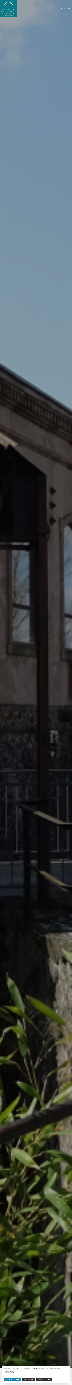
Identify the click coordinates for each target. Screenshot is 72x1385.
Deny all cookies (44, 1379)
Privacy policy (9, 1372)
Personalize (28, 1379)
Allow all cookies (12, 1379)
